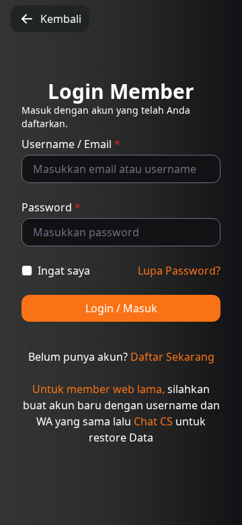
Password (51, 207)
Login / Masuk (121, 308)
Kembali (60, 18)
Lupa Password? (179, 270)
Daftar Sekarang (172, 356)
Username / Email (71, 144)
